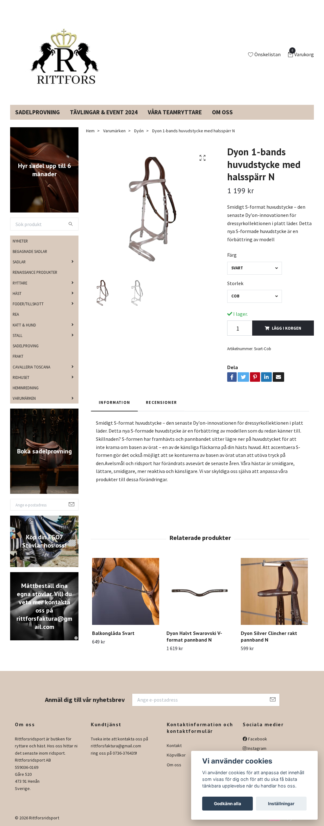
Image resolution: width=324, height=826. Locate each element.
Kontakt (174, 745)
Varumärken (114, 131)
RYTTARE (20, 282)
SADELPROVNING (37, 112)
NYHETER (20, 240)
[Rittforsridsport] (61, 55)
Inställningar (281, 803)
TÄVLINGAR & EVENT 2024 (104, 112)
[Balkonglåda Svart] (125, 591)
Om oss (174, 765)
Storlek (235, 283)
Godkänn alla (227, 803)
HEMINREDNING (26, 387)
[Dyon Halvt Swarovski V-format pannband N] (200, 591)
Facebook (257, 739)
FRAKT (18, 356)
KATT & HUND (24, 324)
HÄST (17, 293)
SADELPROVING (26, 345)
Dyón (139, 131)
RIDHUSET (21, 377)
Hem (90, 131)
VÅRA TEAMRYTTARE (175, 112)
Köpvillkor (176, 755)
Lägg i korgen (286, 328)
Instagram (256, 748)
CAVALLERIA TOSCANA (31, 366)
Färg (232, 255)
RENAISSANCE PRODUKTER (35, 272)
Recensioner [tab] (161, 402)
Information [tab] (114, 402)
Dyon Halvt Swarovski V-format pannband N (194, 636)
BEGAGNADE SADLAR (30, 251)
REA (16, 314)
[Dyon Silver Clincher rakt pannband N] (274, 591)
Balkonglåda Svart (113, 633)
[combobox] (254, 268)
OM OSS (222, 112)
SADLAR (19, 261)
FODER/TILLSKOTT (28, 303)
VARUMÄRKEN (24, 398)
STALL (17, 335)
